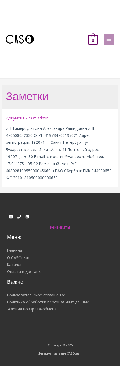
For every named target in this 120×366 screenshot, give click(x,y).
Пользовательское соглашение (36, 295)
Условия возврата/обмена (32, 309)
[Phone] (19, 217)
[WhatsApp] (27, 217)
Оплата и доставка (25, 271)
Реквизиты (60, 227)
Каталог (14, 264)
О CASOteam (19, 257)
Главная (14, 250)
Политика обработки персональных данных (48, 302)
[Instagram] (11, 217)
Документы (16, 118)
